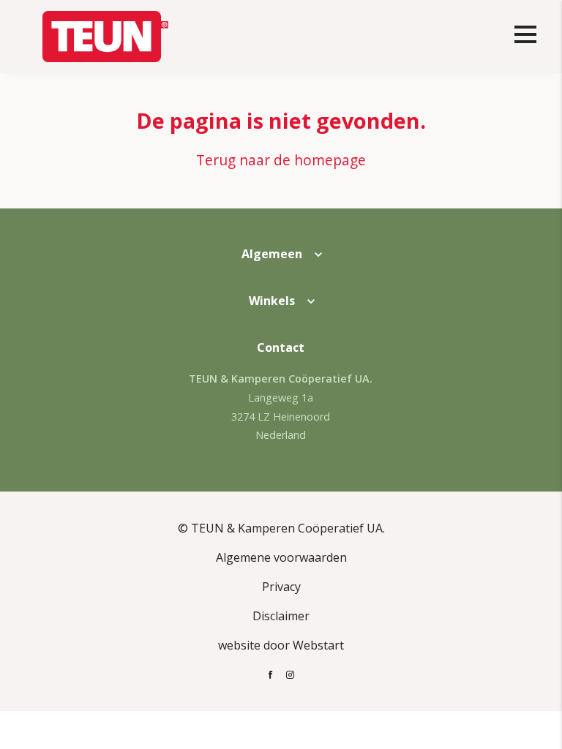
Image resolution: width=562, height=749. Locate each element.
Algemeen (271, 254)
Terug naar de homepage (281, 160)
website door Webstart (281, 645)
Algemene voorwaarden (281, 557)
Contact (280, 347)
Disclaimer (281, 616)
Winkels (272, 301)
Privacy (281, 587)
